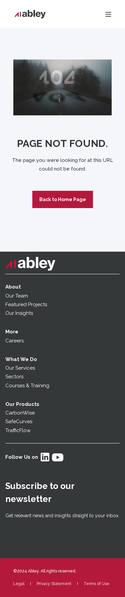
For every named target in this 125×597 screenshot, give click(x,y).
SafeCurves (18, 421)
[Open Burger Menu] (108, 14)
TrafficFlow (18, 430)
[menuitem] (18, 583)
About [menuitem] (13, 287)
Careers (14, 341)
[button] (10, 587)
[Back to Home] (30, 14)
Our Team (16, 296)
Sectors (14, 377)
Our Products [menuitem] (22, 404)
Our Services (20, 368)
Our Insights (19, 313)
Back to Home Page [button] (62, 199)
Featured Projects (26, 304)
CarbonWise (20, 413)
